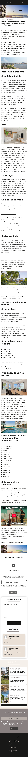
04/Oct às (11, 649)
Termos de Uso (12, 724)
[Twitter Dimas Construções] (16, 750)
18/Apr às (11, 638)
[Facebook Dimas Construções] (10, 750)
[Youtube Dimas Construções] (18, 750)
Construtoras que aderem (8, 96)
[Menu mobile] (25, 3)
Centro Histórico (18, 226)
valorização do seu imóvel (8, 214)
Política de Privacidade (17, 586)
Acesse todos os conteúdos (14, 705)
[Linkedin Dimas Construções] (14, 750)
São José (4, 179)
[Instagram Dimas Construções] (12, 750)
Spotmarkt (15, 228)
